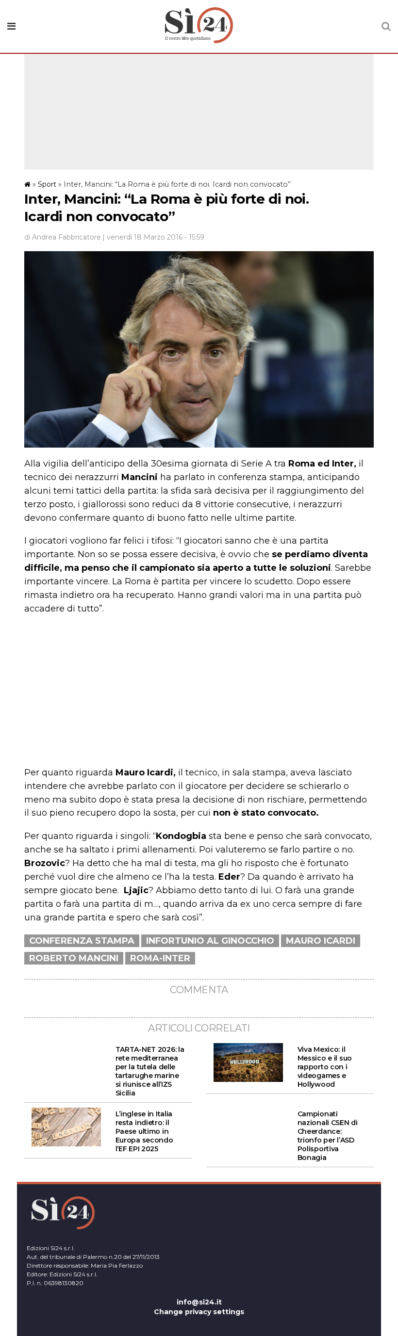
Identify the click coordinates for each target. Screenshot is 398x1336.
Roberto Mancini (73, 958)
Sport (47, 184)
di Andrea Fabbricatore (62, 237)
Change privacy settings (199, 1311)
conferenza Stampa (81, 940)
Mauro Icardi (320, 940)
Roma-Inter (160, 958)
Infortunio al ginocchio (210, 940)
